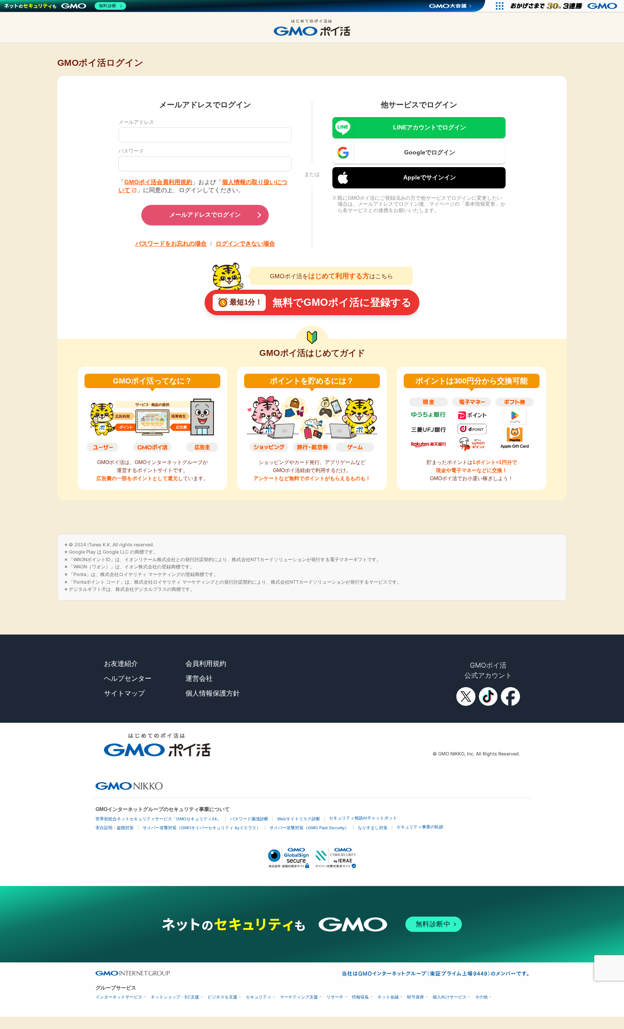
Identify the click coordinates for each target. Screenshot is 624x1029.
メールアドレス (136, 122)
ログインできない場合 (245, 243)
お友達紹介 (121, 663)
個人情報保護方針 (213, 693)
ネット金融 (388, 997)
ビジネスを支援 (222, 997)
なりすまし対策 (373, 827)
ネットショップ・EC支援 (175, 997)
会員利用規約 (206, 663)
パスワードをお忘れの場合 (171, 243)
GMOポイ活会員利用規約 (158, 182)
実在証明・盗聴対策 (115, 827)
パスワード (131, 151)
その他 (481, 997)
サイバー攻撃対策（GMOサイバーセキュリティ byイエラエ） (202, 827)
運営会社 (199, 678)
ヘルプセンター (128, 678)
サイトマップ (124, 693)
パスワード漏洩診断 (249, 818)
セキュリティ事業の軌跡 (419, 827)
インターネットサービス (119, 997)
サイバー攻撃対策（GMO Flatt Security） (309, 827)
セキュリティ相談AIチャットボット (363, 818)
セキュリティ (258, 997)
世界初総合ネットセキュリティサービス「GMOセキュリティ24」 (158, 818)
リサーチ (334, 997)
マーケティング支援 (299, 997)
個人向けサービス (450, 997)
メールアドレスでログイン (205, 214)
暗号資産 (415, 997)
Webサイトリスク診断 (298, 818)
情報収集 (360, 997)
